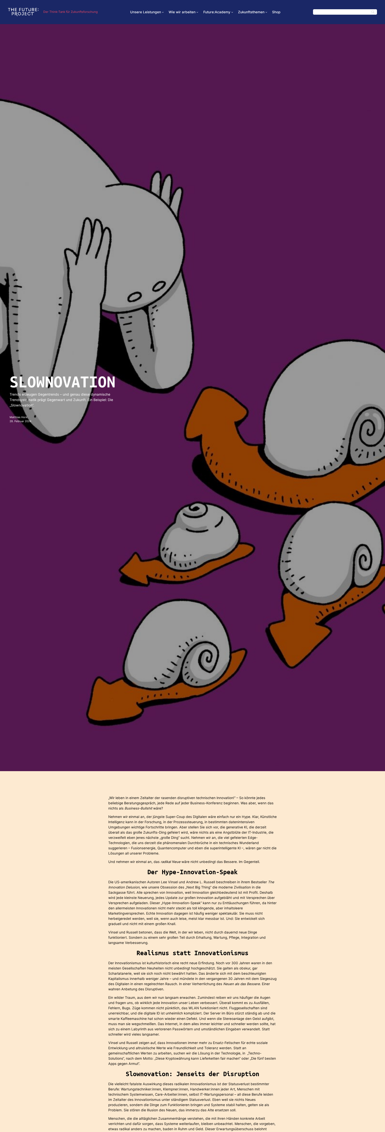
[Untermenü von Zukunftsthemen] (266, 12)
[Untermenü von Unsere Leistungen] (163, 12)
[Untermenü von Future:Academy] (232, 12)
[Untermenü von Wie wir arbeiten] (197, 12)
